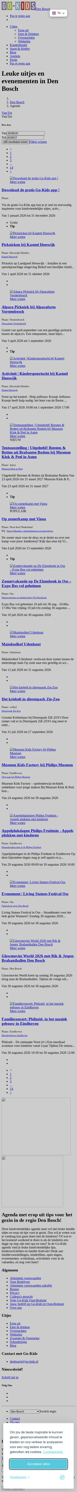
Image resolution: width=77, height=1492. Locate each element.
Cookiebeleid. (53, 1451)
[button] (58, 13)
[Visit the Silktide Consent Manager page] (62, 1477)
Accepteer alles (38, 1464)
